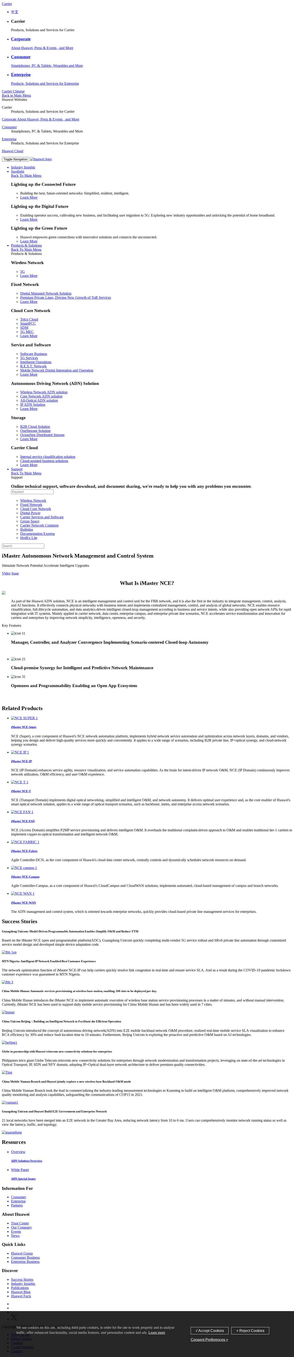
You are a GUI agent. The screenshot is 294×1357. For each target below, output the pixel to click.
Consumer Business (25, 1257)
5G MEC (27, 332)
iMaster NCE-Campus (25, 876)
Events (16, 1231)
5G (22, 272)
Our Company (21, 1227)
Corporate (21, 39)
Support (17, 469)
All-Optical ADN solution (39, 400)
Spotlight (17, 171)
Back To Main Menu (26, 176)
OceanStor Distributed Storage (42, 435)
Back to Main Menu (16, 95)
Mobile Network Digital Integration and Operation (56, 370)
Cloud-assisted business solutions (44, 461)
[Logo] (41, 159)
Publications (20, 1288)
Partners (17, 1205)
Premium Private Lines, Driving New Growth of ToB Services (65, 297)
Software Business (33, 354)
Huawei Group (22, 1253)
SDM (24, 328)
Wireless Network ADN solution (44, 392)
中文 (14, 12)
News (15, 1236)
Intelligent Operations (35, 362)
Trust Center (20, 1223)
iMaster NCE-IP (21, 761)
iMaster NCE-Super (24, 727)
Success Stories (22, 1279)
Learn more (156, 1332)
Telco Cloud (29, 319)
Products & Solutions (26, 245)
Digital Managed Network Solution (45, 293)
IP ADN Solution (32, 404)
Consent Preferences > (209, 1339)
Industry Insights (23, 167)
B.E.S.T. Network (33, 366)
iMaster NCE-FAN (23, 821)
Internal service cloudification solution (47, 457)
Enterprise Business (25, 1262)
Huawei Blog (21, 1292)
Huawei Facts (21, 1296)
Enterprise (21, 74)
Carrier (7, 4)
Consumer (21, 56)
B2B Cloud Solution (35, 427)
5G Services (29, 358)
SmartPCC (28, 323)
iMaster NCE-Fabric (24, 851)
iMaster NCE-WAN (23, 902)
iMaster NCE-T (21, 791)
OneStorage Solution (35, 431)
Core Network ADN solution (41, 396)
